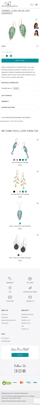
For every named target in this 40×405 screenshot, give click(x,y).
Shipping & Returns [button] (8, 107)
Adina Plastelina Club (8, 320)
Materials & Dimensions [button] (9, 83)
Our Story (4, 314)
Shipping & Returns (27, 314)
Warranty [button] (5, 102)
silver (16, 88)
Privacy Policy (25, 323)
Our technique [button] (6, 96)
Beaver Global (21, 401)
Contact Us (25, 329)
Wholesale (4, 323)
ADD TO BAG (20, 60)
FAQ (22, 326)
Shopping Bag (5, 341)
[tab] (20, 82)
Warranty (24, 317)
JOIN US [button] (20, 355)
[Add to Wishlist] (37, 46)
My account (5, 338)
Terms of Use (25, 320)
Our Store (4, 317)
